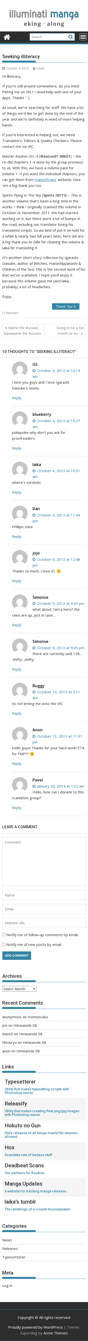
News (7, 1239)
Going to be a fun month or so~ (70, 330)
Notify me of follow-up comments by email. (42, 934)
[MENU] (83, 36)
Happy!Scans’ (45, 179)
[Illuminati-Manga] (44, 28)
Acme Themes (56, 1333)
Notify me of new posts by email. (34, 944)
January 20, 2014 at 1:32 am (60, 786)
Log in (7, 1285)
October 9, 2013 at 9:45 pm (60, 603)
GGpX (40, 68)
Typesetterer (13, 1257)
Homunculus (38, 1016)
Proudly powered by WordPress (35, 1327)
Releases (12, 313)
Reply (17, 397)
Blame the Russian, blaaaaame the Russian (22, 330)
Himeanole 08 (25, 1025)
